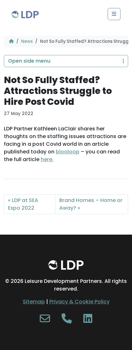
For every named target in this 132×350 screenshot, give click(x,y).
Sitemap (34, 301)
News (27, 41)
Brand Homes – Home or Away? (90, 204)
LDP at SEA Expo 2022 (23, 204)
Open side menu (29, 61)
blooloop (67, 151)
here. (47, 159)
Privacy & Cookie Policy (79, 301)
